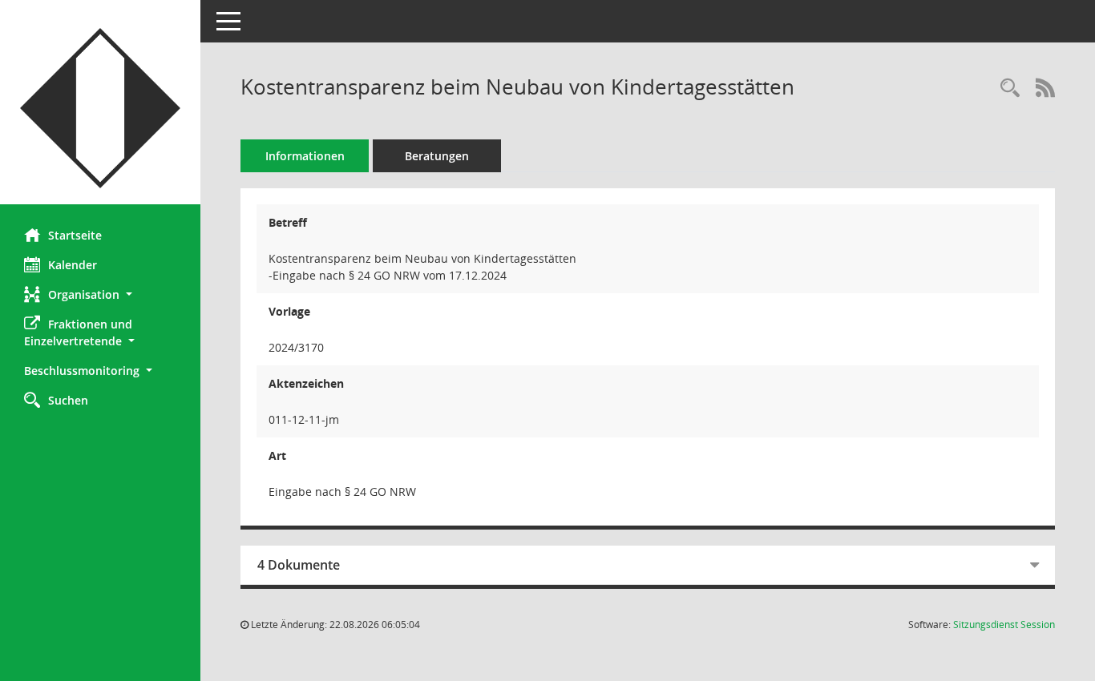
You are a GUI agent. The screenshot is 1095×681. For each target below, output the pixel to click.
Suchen (68, 400)
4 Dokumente (298, 565)
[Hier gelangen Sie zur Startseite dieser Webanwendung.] (100, 108)
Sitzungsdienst (1004, 624)
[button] (100, 294)
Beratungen (437, 155)
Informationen (305, 155)
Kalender (72, 264)
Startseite (75, 235)
